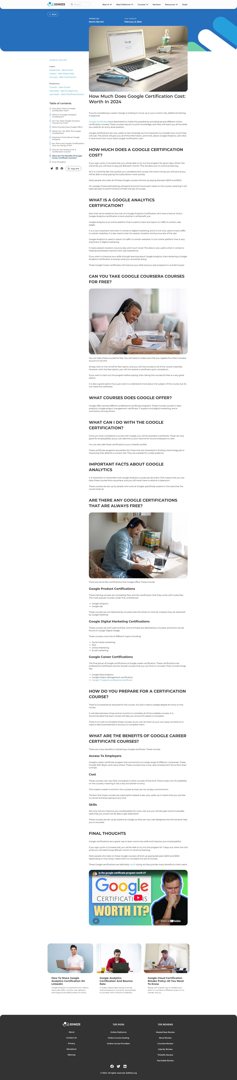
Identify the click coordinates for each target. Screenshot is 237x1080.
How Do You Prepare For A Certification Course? (64, 151)
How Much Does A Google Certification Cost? (63, 110)
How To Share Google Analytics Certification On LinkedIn (68, 981)
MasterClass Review (165, 1032)
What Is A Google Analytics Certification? (64, 116)
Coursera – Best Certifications (62, 77)
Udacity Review (165, 1049)
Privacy (71, 1043)
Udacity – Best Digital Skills (61, 73)
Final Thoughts (59, 162)
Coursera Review (165, 1043)
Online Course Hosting (118, 1038)
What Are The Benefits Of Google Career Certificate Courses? (67, 157)
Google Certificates (98, 121)
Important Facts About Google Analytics (66, 138)
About (71, 1032)
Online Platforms (118, 1032)
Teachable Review (165, 1060)
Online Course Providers (118, 1043)
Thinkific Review (165, 1055)
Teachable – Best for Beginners (63, 91)
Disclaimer (72, 1049)
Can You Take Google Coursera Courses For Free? (66, 122)
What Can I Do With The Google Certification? (66, 132)
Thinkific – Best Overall (59, 87)
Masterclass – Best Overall (61, 70)
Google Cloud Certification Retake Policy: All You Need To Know (166, 981)
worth (133, 864)
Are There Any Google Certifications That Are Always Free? (68, 144)
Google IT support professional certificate (112, 680)
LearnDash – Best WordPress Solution (66, 94)
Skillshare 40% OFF (58, 60)
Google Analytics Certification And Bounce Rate (116, 981)
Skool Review (165, 1038)
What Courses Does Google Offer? (67, 127)
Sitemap (71, 1055)
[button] (51, 168)
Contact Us (71, 1038)
